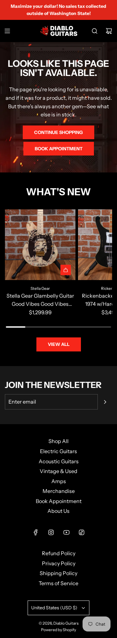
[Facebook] (36, 532)
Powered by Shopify (58, 629)
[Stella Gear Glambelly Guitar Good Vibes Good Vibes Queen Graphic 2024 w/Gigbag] (40, 244)
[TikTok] (81, 532)
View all (59, 344)
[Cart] (109, 31)
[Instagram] (51, 532)
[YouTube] (66, 532)
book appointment (59, 149)
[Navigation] (7, 31)
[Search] (94, 31)
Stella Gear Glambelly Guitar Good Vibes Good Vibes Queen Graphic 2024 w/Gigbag (40, 300)
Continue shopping (58, 132)
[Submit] (105, 402)
